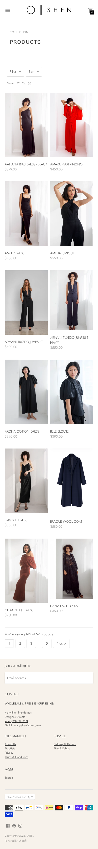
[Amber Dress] (26, 213)
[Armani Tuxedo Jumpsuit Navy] (71, 300)
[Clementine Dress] (26, 571)
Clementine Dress (19, 610)
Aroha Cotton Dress (22, 431)
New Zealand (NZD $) (18, 797)
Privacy (9, 753)
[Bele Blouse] (71, 392)
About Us (10, 744)
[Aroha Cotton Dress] (26, 392)
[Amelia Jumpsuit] (71, 213)
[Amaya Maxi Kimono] (71, 125)
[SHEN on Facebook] (8, 825)
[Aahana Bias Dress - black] (26, 125)
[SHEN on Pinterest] (14, 825)
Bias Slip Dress (16, 520)
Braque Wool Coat (66, 521)
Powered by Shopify (16, 841)
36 (29, 83)
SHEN (29, 836)
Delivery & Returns (65, 744)
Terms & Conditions (16, 757)
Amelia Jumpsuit (62, 253)
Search (9, 778)
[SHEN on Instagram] (20, 825)
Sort (31, 71)
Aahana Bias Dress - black (26, 164)
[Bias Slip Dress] (26, 481)
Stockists (10, 748)
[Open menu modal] (7, 10)
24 (23, 83)
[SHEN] (49, 10)
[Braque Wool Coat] (71, 481)
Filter (13, 71)
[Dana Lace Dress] (71, 569)
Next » (61, 643)
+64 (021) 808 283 (16, 721)
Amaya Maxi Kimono (66, 164)
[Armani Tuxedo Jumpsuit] (26, 302)
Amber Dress (14, 253)
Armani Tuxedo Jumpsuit (24, 341)
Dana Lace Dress (64, 605)
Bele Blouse (59, 431)
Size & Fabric (62, 748)
